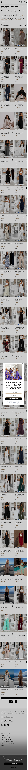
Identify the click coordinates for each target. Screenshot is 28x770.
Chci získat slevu (13, 398)
